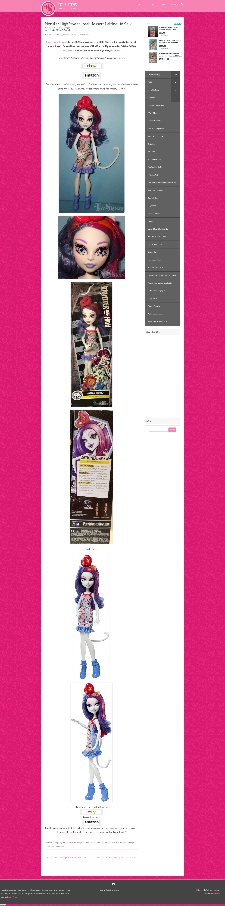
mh (121, 842)
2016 (74, 842)
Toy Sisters (67, 4)
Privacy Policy (12, 897)
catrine (86, 842)
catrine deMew (95, 842)
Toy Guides (142, 5)
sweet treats (60, 846)
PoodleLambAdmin (53, 34)
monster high (128, 842)
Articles (174, 5)
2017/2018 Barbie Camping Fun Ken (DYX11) (116, 857)
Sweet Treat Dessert (56, 42)
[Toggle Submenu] (175, 74)
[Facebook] (111, 884)
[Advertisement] (162, 375)
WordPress (216, 893)
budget (79, 842)
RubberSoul (200, 890)
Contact (163, 5)
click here (68, 50)
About (153, 5)
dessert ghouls (107, 842)
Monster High (53, 842)
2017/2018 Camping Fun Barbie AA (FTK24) (67, 857)
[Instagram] (113, 884)
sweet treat (50, 846)
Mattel (116, 842)
